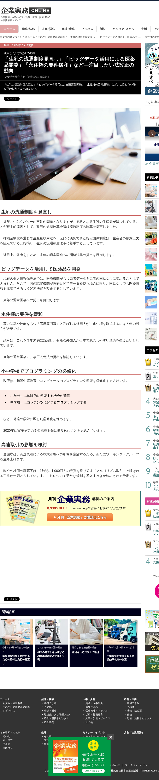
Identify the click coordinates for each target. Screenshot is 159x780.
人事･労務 (48, 28)
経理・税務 (47, 699)
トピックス (9, 710)
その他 (48, 707)
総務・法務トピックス (139, 718)
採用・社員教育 (94, 714)
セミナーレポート (95, 736)
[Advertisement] (35, 560)
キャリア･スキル (123, 28)
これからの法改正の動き (51, 36)
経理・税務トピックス (56, 718)
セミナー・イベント (94, 732)
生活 (144, 28)
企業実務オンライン (11, 36)
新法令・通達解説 (13, 703)
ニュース (9, 28)
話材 (103, 28)
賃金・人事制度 (94, 703)
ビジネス (87, 28)
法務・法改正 (134, 710)
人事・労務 (89, 699)
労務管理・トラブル (97, 710)
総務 (129, 714)
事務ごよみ (50, 703)
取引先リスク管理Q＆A (57, 714)
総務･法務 (28, 28)
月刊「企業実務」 (134, 732)
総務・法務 (130, 699)
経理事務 (49, 722)
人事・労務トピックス (98, 718)
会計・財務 (50, 710)
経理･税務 (68, 28)
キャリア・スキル (10, 732)
